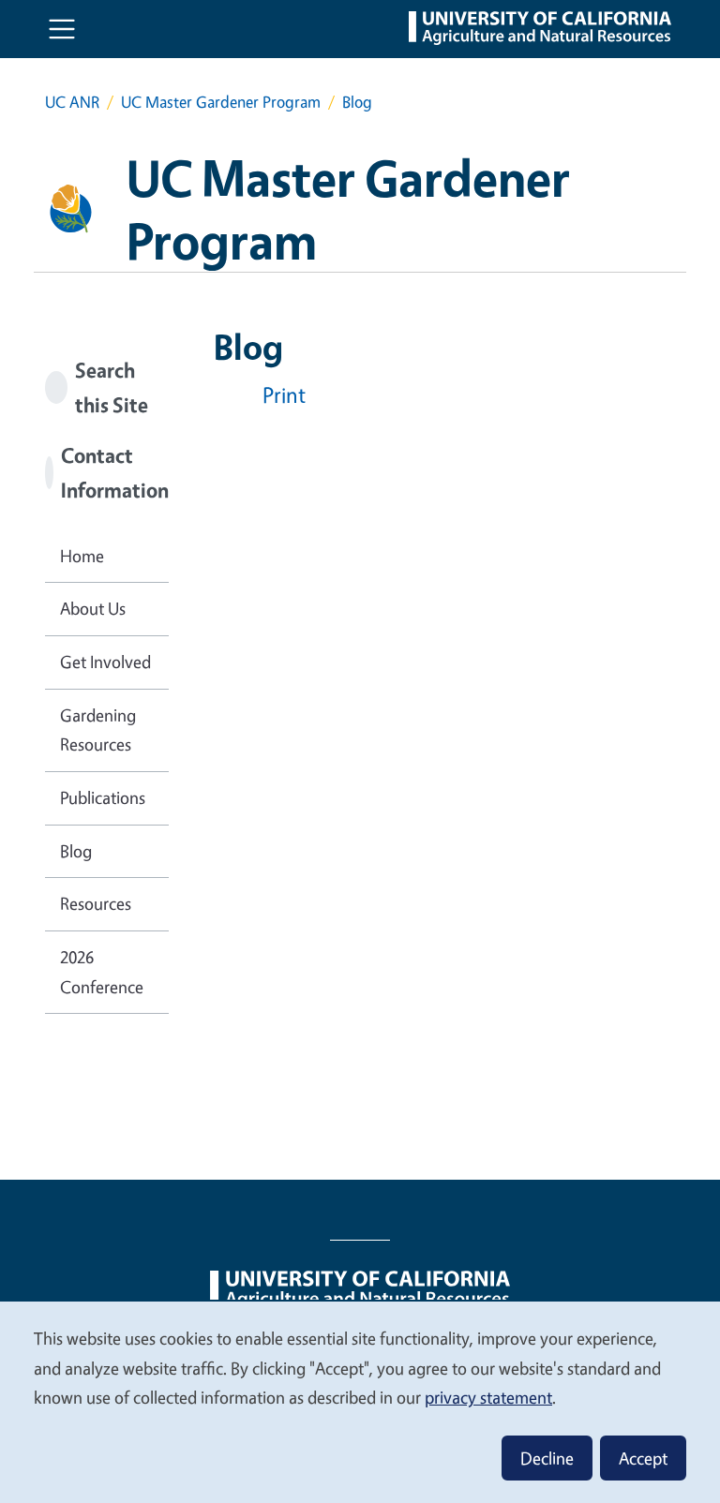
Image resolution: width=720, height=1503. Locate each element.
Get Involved (105, 661)
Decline (547, 1458)
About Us (93, 608)
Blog (76, 851)
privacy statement (488, 1397)
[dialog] (360, 1401)
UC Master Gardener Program (221, 102)
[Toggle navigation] (62, 29)
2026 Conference (101, 971)
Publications (102, 797)
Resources (95, 903)
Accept (643, 1458)
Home (82, 555)
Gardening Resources (98, 730)
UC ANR (72, 102)
